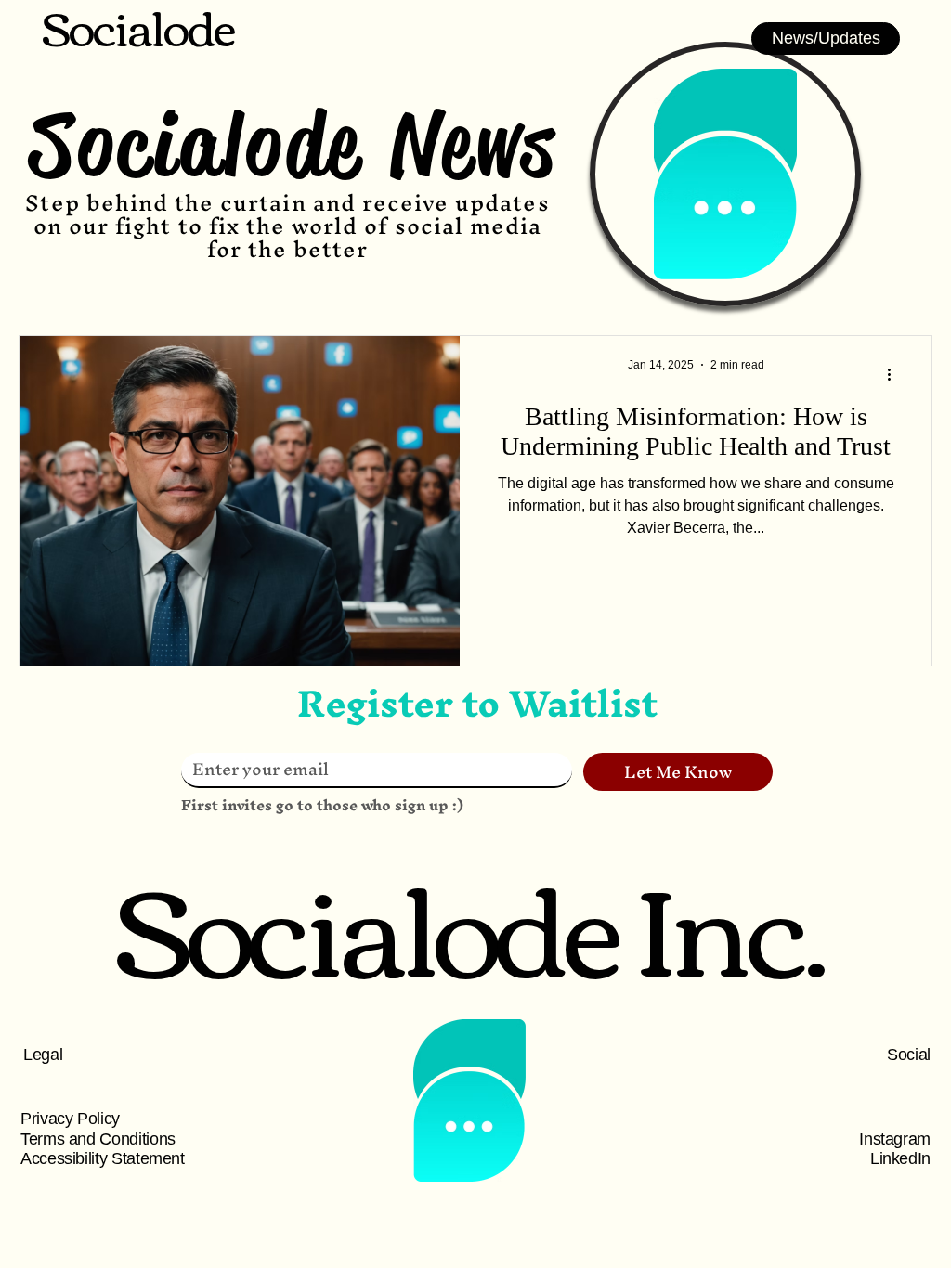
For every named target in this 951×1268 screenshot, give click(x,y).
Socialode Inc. (469, 922)
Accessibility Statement (102, 1158)
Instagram (895, 1139)
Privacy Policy (70, 1118)
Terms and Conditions (98, 1139)
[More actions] (895, 374)
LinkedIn (900, 1158)
